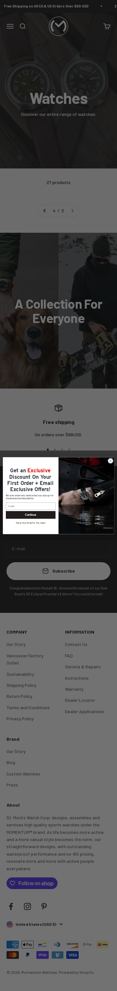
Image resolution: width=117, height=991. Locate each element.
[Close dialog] (110, 460)
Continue (30, 514)
